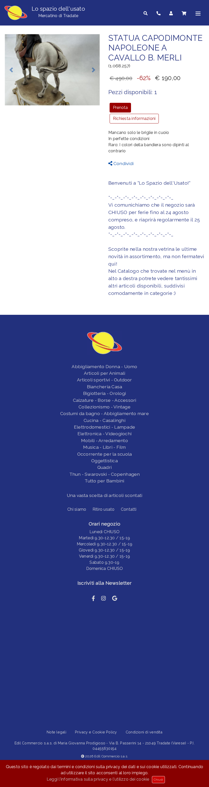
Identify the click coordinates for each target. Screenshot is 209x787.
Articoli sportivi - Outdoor (104, 379)
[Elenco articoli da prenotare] (184, 13)
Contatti (129, 509)
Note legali (56, 732)
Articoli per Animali (104, 373)
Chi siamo (76, 509)
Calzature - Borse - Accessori (104, 400)
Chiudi (158, 779)
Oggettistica (104, 460)
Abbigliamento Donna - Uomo (104, 366)
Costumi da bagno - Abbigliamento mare (104, 413)
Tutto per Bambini (104, 480)
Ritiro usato (104, 509)
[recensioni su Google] (115, 598)
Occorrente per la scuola (104, 454)
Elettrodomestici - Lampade (104, 427)
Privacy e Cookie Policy (96, 732)
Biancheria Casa (104, 386)
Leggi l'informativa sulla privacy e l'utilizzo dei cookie (98, 779)
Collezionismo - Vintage (104, 406)
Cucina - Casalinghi (104, 420)
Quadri (104, 467)
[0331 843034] (158, 13)
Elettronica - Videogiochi (104, 433)
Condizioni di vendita (144, 732)
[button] (11, 69)
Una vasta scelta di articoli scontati (104, 495)
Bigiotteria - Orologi (104, 393)
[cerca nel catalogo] (145, 13)
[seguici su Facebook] (93, 598)
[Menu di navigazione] (198, 13)
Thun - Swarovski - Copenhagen (104, 474)
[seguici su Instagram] (103, 598)
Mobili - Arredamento (104, 440)
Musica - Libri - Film (104, 447)
